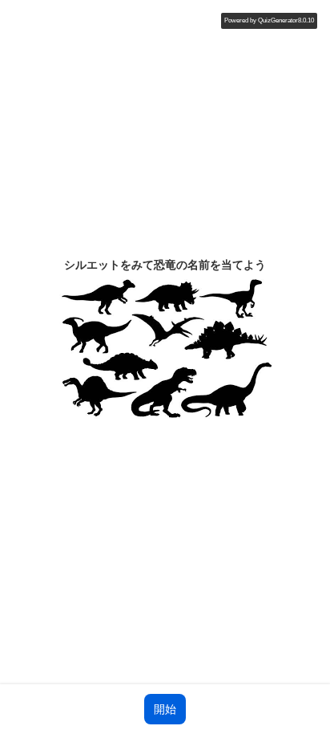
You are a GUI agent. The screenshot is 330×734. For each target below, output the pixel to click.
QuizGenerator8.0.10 (286, 20)
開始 (165, 709)
